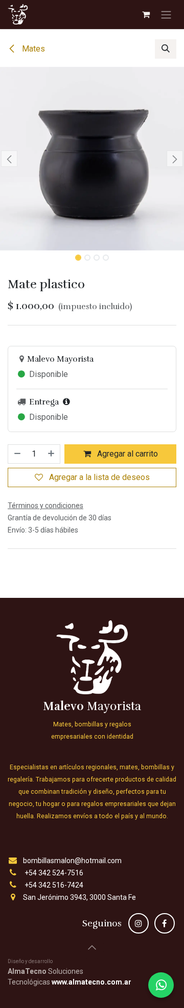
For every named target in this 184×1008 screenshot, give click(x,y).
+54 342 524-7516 (54, 873)
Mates (32, 49)
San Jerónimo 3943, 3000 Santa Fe (79, 897)
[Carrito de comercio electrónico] (145, 14)
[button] (165, 49)
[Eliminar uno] (17, 454)
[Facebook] (164, 923)
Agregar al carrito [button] (126, 454)
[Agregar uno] (51, 454)
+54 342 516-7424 (54, 885)
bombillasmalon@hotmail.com (72, 860)
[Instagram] (138, 923)
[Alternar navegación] (166, 14)
